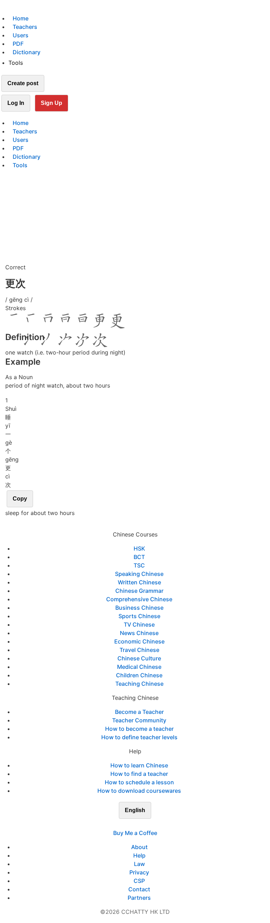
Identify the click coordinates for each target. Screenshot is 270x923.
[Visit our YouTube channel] (147, 824)
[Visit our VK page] (139, 824)
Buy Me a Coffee (135, 832)
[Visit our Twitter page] (131, 824)
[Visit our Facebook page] (122, 824)
